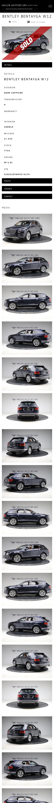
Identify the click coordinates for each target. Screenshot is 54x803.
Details (8, 65)
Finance (8, 188)
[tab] (27, 64)
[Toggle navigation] (49, 6)
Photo (7, 181)
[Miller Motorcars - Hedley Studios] (20, 6)
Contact (8, 196)
